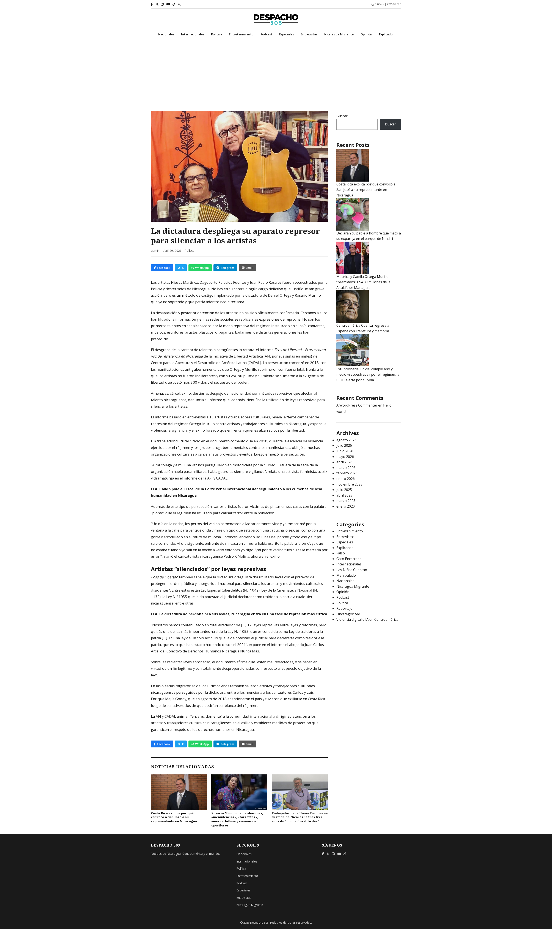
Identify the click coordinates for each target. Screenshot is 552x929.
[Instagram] (162, 4)
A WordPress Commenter (356, 405)
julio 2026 (344, 445)
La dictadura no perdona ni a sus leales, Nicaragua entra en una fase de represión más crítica (243, 613)
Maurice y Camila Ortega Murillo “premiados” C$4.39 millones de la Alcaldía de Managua (363, 282)
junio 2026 (344, 451)
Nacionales (166, 34)
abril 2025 (344, 495)
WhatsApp (202, 268)
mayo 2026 (345, 456)
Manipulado (346, 575)
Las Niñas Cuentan (351, 569)
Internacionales (192, 34)
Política (216, 34)
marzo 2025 (345, 500)
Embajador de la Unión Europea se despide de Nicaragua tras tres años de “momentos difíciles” (300, 817)
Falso (340, 553)
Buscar (342, 116)
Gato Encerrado (349, 558)
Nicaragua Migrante (339, 34)
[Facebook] (152, 4)
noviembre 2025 (349, 484)
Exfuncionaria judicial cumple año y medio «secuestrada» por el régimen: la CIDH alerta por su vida (367, 374)
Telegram (227, 268)
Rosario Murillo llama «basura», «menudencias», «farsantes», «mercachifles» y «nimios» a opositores (237, 819)
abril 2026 (344, 462)
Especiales (286, 34)
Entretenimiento (241, 34)
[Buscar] (179, 4)
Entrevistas (309, 34)
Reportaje (344, 608)
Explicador (386, 34)
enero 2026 (345, 478)
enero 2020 (345, 506)
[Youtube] (168, 4)
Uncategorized (348, 614)
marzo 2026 (345, 467)
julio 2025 (344, 489)
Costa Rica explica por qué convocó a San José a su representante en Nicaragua (174, 817)
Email (249, 268)
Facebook (163, 268)
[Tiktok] (173, 4)
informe (266, 349)
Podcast (266, 34)
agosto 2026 (346, 440)
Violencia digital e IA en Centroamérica (367, 619)
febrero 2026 (347, 473)
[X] (156, 4)
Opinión (366, 34)
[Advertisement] (276, 72)
